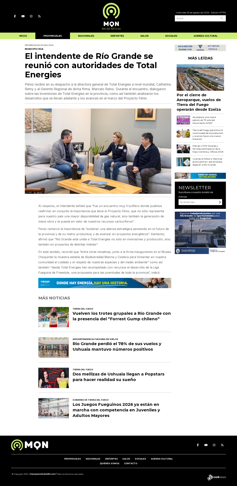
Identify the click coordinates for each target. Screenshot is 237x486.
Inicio (23, 35)
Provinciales (53, 35)
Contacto (130, 463)
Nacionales (86, 35)
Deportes (117, 35)
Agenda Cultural (206, 35)
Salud (144, 35)
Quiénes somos (109, 463)
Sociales (171, 35)
